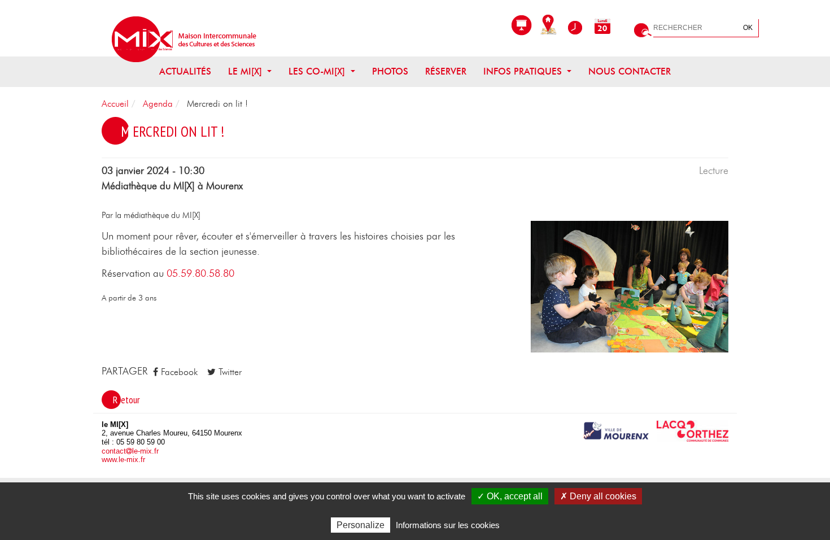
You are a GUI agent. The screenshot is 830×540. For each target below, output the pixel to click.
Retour (126, 399)
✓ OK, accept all (510, 496)
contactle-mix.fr (130, 451)
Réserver (445, 71)
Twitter (229, 372)
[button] (629, 286)
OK (748, 28)
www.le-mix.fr (123, 459)
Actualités (185, 71)
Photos (390, 71)
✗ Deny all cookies (598, 496)
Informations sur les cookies (448, 525)
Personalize (361, 525)
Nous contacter (629, 71)
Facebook (178, 372)
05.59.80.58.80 (200, 274)
